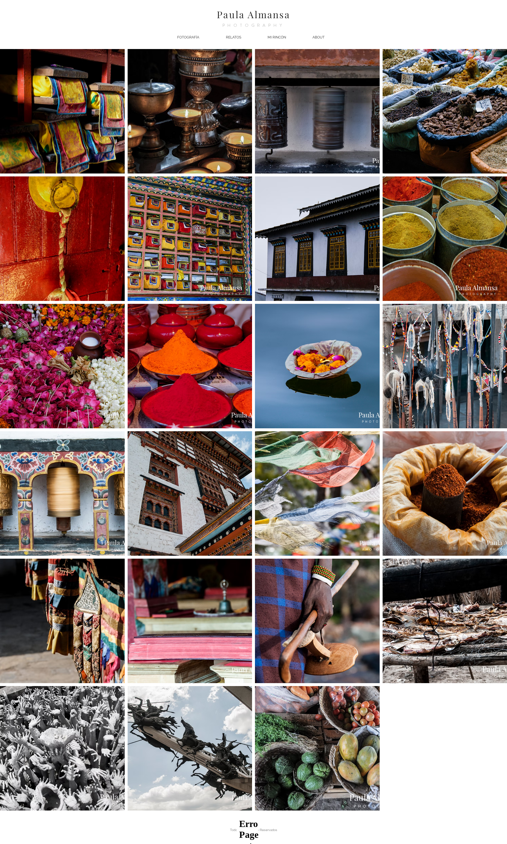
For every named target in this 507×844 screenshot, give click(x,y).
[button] (188, 37)
